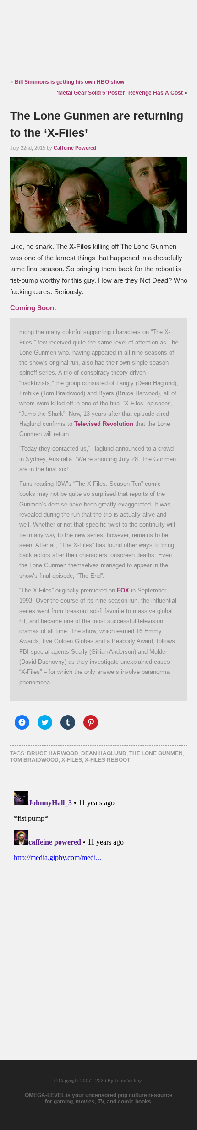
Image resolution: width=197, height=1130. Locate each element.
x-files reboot (107, 760)
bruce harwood (52, 753)
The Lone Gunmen (156, 753)
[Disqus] (98, 901)
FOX (123, 590)
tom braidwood (34, 760)
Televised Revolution (103, 423)
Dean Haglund (103, 753)
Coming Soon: (33, 308)
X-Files (71, 760)
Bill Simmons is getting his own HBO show (69, 82)
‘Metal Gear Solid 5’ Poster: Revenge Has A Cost (120, 93)
